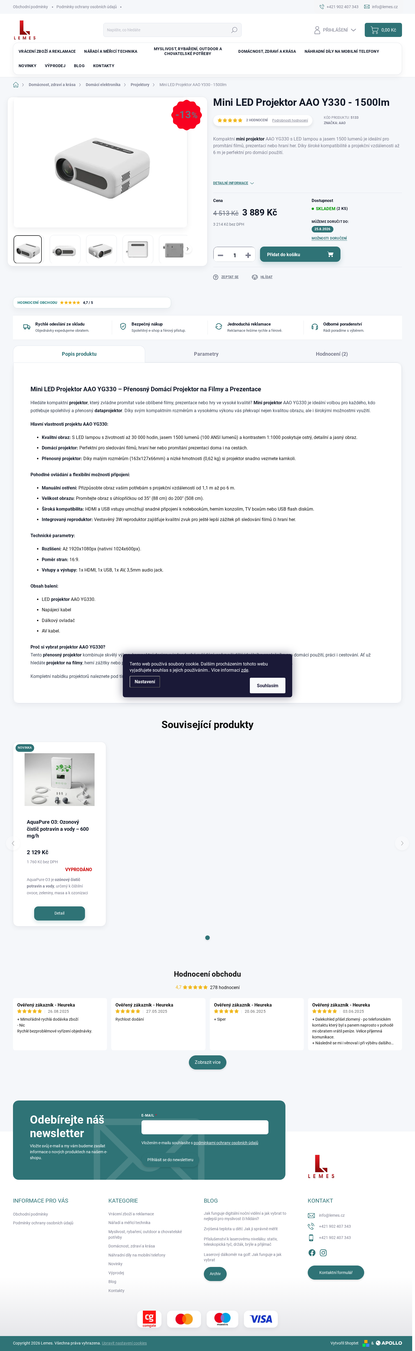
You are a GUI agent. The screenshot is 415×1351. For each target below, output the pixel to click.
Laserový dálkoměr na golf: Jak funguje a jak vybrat (242, 1257)
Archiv (215, 1273)
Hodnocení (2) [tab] (332, 354)
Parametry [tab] (206, 354)
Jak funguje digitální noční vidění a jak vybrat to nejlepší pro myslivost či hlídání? (245, 1216)
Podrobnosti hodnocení (290, 120)
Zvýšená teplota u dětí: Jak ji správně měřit (241, 1229)
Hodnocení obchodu (207, 974)
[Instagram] (323, 1252)
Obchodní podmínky (30, 7)
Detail (59, 913)
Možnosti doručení (329, 238)
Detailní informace (230, 183)
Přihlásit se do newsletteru (170, 1159)
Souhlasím (267, 685)
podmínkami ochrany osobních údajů (226, 1143)
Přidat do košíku (283, 254)
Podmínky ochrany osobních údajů (86, 7)
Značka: (335, 123)
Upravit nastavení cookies (124, 1343)
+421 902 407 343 (335, 1226)
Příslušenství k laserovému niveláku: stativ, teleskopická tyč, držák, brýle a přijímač (241, 1242)
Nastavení (145, 681)
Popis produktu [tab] (79, 354)
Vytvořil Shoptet (345, 1343)
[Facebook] (312, 1252)
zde (244, 670)
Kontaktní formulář (336, 1272)
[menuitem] (47, 51)
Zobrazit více (207, 1062)
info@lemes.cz (332, 1215)
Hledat (234, 30)
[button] (207, 937)
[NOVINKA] (59, 779)
